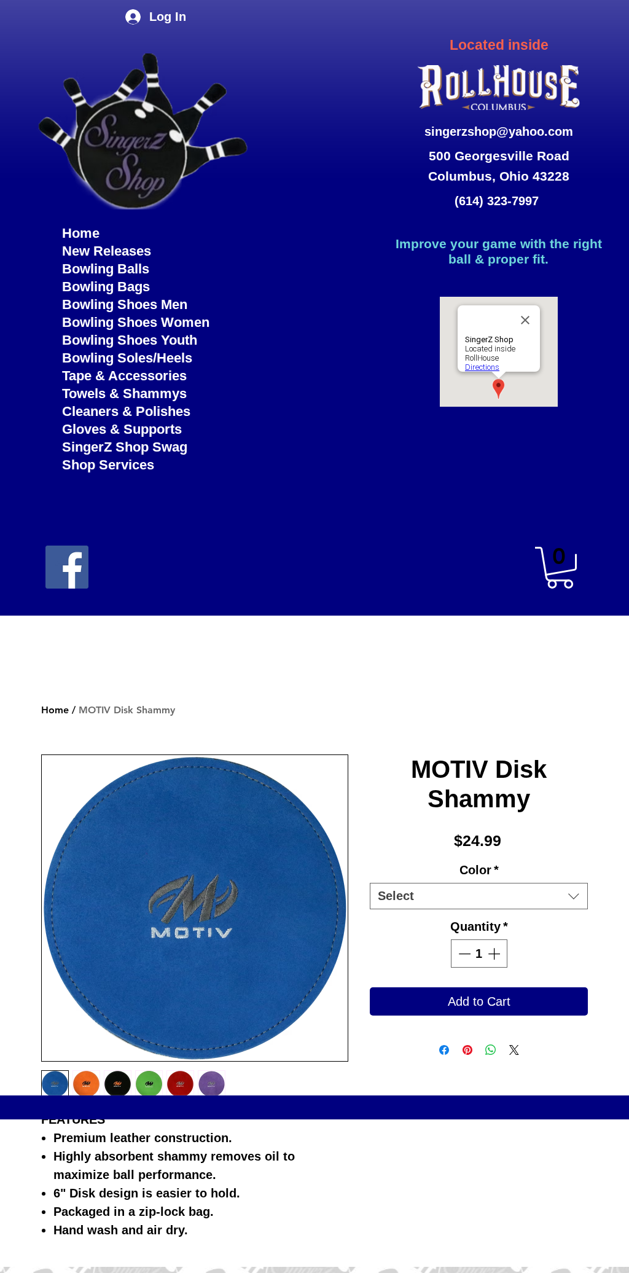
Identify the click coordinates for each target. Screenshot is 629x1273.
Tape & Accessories (124, 375)
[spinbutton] (479, 953)
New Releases (106, 251)
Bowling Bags (106, 286)
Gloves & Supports (122, 429)
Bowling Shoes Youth (129, 340)
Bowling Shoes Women (135, 322)
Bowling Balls (105, 268)
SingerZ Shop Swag (124, 447)
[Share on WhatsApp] (490, 1050)
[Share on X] (514, 1050)
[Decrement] (463, 953)
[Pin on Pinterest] (467, 1050)
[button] (560, 568)
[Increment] (495, 953)
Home (81, 233)
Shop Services (108, 464)
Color (479, 870)
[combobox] (479, 896)
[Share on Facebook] (444, 1050)
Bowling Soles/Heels (127, 358)
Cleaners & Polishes (126, 411)
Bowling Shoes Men (124, 304)
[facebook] (66, 567)
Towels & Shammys (124, 393)
